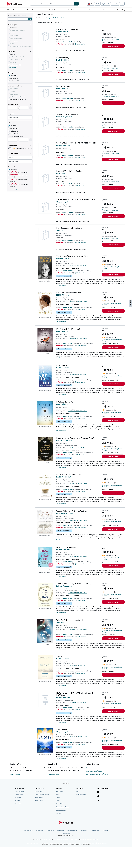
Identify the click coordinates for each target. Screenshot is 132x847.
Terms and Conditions (92, 839)
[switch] (10, 148)
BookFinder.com (66, 834)
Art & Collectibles (71, 10)
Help (122, 4)
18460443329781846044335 (77, 265)
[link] (62, 22)
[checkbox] (9, 27)
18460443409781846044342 (77, 665)
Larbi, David (60, 173)
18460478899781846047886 (77, 411)
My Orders (17, 800)
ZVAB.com (105, 830)
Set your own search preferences (97, 774)
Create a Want (14, 774)
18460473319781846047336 (77, 736)
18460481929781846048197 (77, 447)
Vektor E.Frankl (62, 32)
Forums (58, 800)
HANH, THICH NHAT (63, 368)
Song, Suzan (60, 230)
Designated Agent (61, 810)
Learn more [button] (11, 189)
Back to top (66, 783)
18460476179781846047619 (77, 629)
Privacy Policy (59, 803)
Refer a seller (38, 800)
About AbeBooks (60, 791)
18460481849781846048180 (77, 593)
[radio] (9, 78)
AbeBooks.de (39, 830)
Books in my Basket (67, 42)
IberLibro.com (95, 830)
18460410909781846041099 (77, 520)
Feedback (130, 303)
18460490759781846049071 (77, 702)
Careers (58, 797)
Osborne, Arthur (62, 259)
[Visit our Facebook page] (98, 792)
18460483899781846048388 (77, 556)
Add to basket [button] (113, 46)
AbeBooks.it (60, 830)
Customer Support (81, 794)
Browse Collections (33, 10)
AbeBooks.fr (50, 830)
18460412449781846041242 (77, 338)
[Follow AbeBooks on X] (98, 796)
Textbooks (90, 10)
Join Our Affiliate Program (42, 794)
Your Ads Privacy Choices (62, 807)
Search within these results (17, 16)
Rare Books (52, 10)
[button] (30, 19)
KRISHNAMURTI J (62, 295)
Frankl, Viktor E (62, 331)
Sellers (105, 10)
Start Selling (121, 10)
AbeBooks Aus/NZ (72, 830)
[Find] (76, 4)
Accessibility (59, 813)
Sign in (97, 4)
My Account (105, 4)
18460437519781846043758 (77, 302)
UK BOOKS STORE (66, 271)
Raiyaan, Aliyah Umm (64, 117)
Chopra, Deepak (62, 202)
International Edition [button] (63, 276)
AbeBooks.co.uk (28, 830)
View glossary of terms (94, 771)
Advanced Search (12, 10)
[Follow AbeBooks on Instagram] (98, 800)
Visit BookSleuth (53, 774)
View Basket (18, 803)
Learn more (11, 67)
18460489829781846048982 (77, 374)
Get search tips (91, 768)
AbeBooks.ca (84, 830)
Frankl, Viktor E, (62, 88)
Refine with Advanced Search (65, 18)
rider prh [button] (49, 18)
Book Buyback (39, 797)
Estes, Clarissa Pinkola (64, 513)
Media (57, 794)
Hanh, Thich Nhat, (63, 60)
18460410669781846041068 (77, 483)
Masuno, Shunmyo (63, 145)
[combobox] (52, 4)
